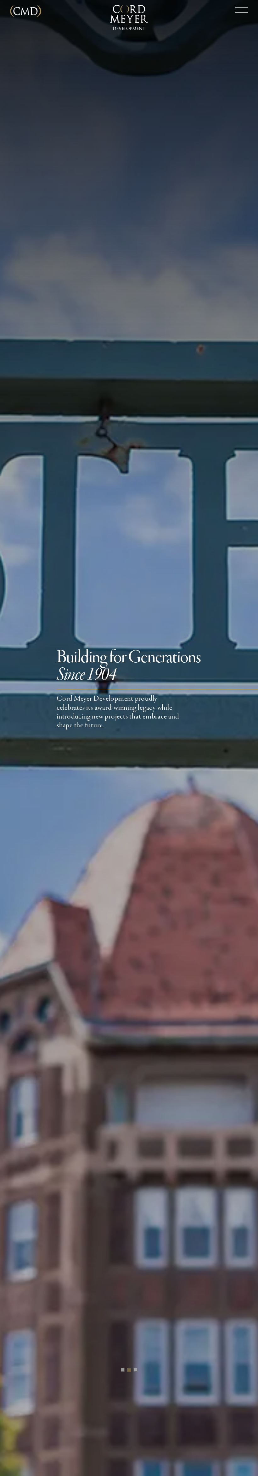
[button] (123, 1370)
